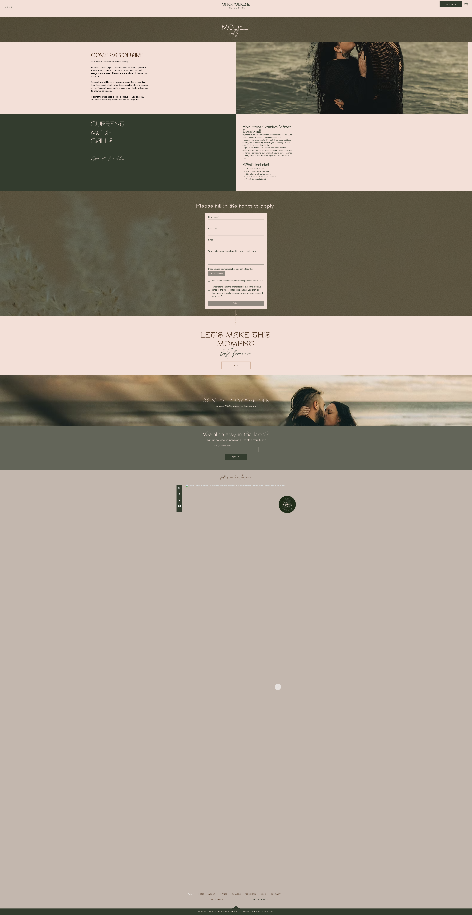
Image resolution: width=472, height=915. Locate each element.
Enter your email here (222, 446)
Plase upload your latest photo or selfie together (230, 269)
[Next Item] (278, 687)
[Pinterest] (179, 500)
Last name (213, 228)
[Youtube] (179, 506)
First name (213, 217)
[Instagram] (179, 488)
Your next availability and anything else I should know (232, 251)
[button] (8, 4)
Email (211, 239)
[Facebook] (179, 494)
